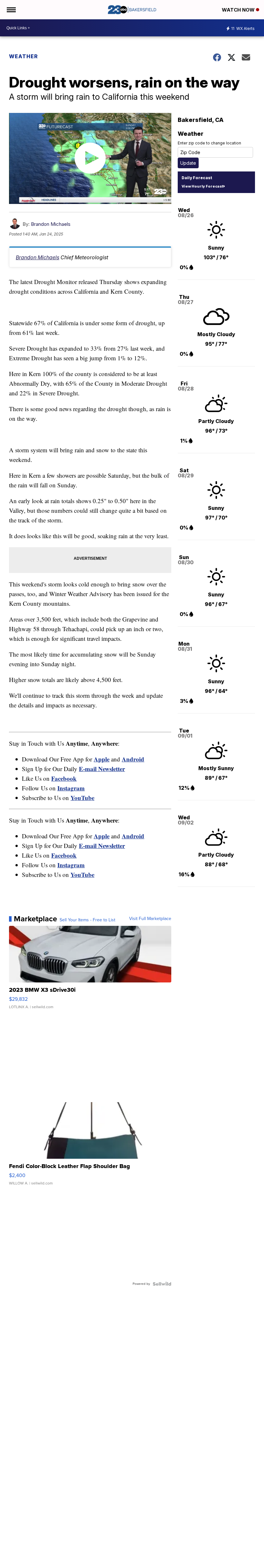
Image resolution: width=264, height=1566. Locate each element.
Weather (23, 56)
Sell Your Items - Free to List (87, 920)
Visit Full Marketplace (150, 919)
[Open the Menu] (11, 9)
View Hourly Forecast (202, 186)
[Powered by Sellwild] (162, 1284)
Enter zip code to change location (209, 143)
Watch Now (239, 10)
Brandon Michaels (51, 224)
